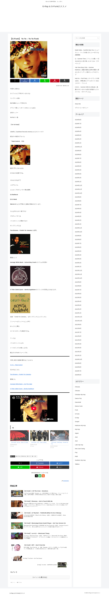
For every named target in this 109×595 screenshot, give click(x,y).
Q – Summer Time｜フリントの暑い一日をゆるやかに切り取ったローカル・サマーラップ (87, 61)
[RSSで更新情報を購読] (43, 475)
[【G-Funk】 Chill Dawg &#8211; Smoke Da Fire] (59, 435)
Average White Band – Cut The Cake (21, 384)
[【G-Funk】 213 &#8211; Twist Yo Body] (39, 435)
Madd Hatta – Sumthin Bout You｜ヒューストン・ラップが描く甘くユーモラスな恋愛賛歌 (87, 52)
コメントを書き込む (39, 577)
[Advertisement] (54, 21)
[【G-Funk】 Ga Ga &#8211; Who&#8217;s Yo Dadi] (19, 435)
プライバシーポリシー (81, 107)
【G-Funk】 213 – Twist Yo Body (38, 442)
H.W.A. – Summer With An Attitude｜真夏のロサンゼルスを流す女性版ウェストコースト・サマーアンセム (87, 89)
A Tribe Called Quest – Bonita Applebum (22, 388)
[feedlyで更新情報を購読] (39, 475)
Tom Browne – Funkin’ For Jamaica (20, 374)
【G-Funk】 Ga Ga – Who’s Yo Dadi (19, 442)
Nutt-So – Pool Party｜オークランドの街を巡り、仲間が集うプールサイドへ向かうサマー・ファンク (87, 81)
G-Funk (13, 456)
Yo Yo (30, 456)
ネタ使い (35, 456)
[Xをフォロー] (36, 475)
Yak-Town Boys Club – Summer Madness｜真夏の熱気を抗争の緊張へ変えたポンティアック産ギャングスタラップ (87, 71)
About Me (78, 104)
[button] (64, 80)
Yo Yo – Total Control (16, 365)
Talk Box (24, 456)
